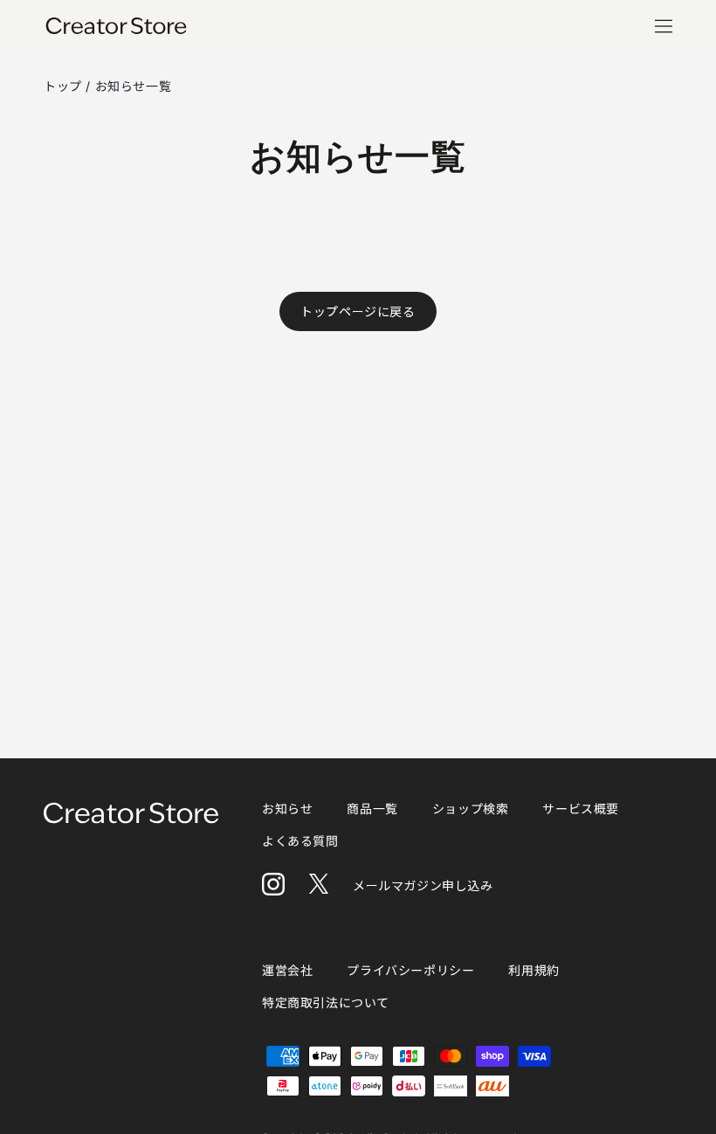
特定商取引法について (325, 1002)
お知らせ (287, 808)
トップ (63, 86)
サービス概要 (580, 808)
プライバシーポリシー (410, 970)
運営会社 (287, 970)
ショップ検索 (470, 808)
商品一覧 (372, 808)
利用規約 (533, 970)
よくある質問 (300, 840)
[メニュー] (663, 26)
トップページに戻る (357, 311)
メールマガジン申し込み (423, 885)
